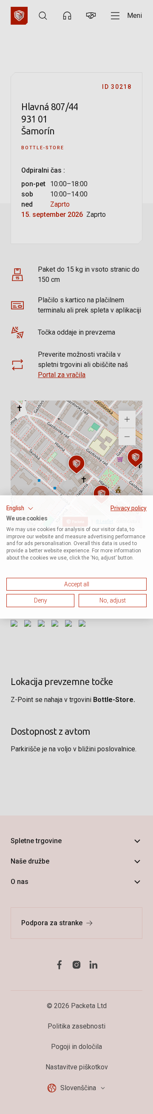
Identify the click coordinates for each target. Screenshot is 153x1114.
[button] (20, 508)
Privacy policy (128, 508)
